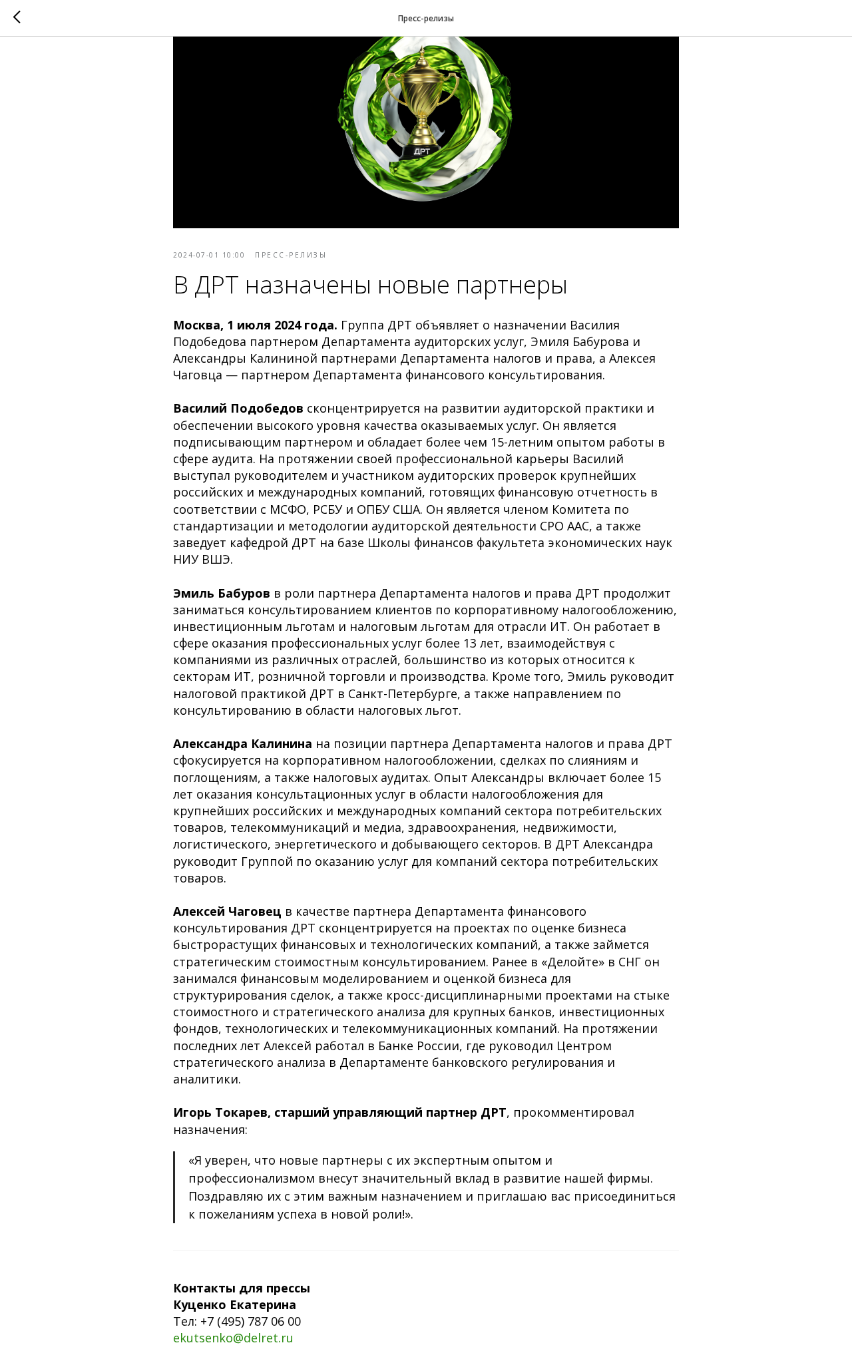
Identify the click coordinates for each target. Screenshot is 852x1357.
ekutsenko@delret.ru (233, 1338)
